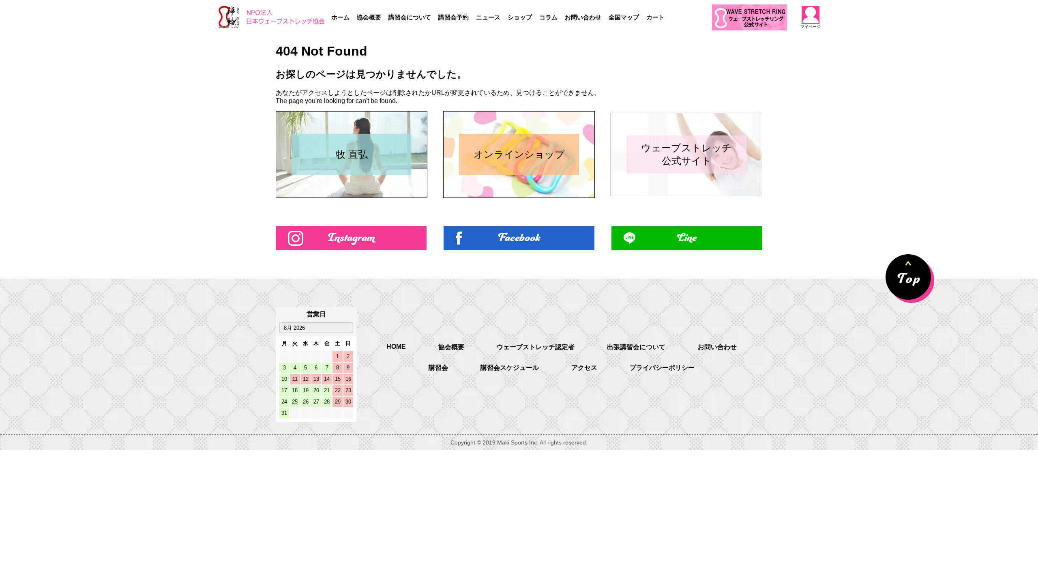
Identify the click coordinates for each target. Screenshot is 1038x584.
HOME (396, 346)
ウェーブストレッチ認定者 (536, 347)
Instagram (351, 238)
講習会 (438, 367)
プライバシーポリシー (662, 367)
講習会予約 (453, 17)
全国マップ (624, 17)
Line (687, 238)
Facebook (519, 238)
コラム (548, 17)
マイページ (810, 26)
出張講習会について (636, 347)
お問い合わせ (583, 17)
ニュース (488, 17)
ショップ (520, 17)
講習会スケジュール (509, 367)
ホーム (340, 17)
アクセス (584, 367)
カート (655, 17)
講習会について (409, 17)
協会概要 (369, 17)
